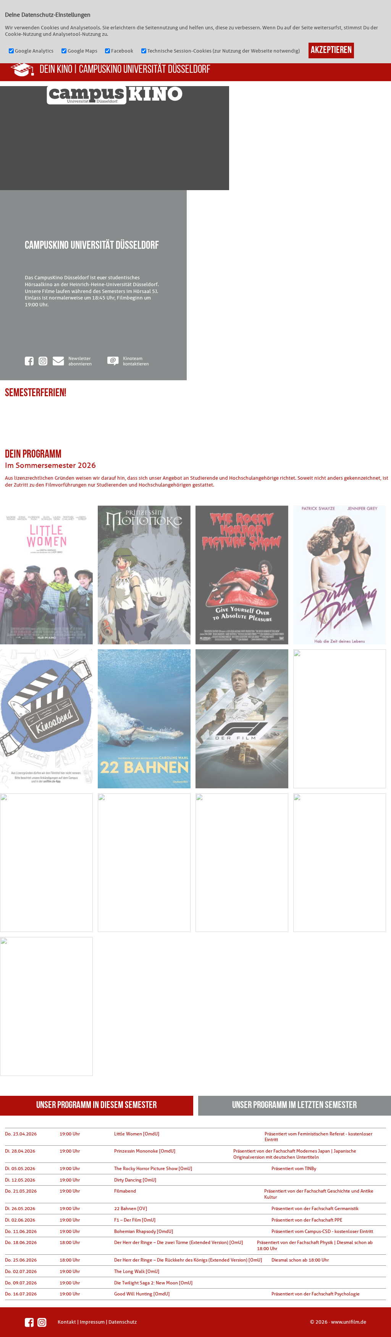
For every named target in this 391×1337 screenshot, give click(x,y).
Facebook (122, 51)
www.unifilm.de (348, 1322)
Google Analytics (34, 51)
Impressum (92, 1322)
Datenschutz (122, 1322)
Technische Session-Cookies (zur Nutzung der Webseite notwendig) (223, 51)
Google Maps (82, 51)
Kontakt (67, 1322)
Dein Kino (56, 69)
